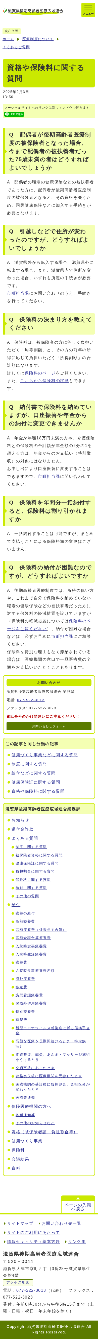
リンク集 (77, 1241)
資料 (16, 1168)
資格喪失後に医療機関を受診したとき (49, 1076)
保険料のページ (40, 373)
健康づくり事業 (27, 1141)
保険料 (18, 1150)
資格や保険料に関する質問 (38, 791)
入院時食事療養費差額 (35, 971)
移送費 (21, 987)
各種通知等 (25, 1115)
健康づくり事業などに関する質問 (45, 755)
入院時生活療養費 (31, 954)
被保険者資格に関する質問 (39, 855)
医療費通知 (25, 1097)
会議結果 (20, 1159)
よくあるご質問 (16, 47)
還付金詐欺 (23, 829)
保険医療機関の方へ (31, 1106)
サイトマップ (20, 1223)
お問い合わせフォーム (49, 726)
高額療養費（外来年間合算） (41, 930)
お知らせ (20, 820)
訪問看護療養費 (29, 995)
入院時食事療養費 (31, 946)
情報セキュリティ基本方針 (33, 1241)
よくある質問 (25, 838)
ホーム (8, 39)
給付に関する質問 (31, 888)
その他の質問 (27, 896)
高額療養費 (25, 921)
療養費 (21, 962)
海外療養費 (25, 979)
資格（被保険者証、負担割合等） (45, 1132)
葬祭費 (21, 1020)
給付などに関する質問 (34, 773)
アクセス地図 (18, 1282)
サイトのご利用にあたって (33, 1232)
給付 (16, 905)
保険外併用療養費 (31, 1003)
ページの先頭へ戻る (78, 1207)
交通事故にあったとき (35, 1068)
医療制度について (38, 39)
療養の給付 (25, 913)
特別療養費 (25, 1012)
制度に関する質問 (29, 764)
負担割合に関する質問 (35, 871)
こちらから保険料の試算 (44, 381)
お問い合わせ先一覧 (61, 1223)
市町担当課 (18, 293)
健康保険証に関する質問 (36, 782)
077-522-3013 (30, 700)
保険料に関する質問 (33, 880)
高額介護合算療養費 (33, 938)
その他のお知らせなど (35, 1123)
